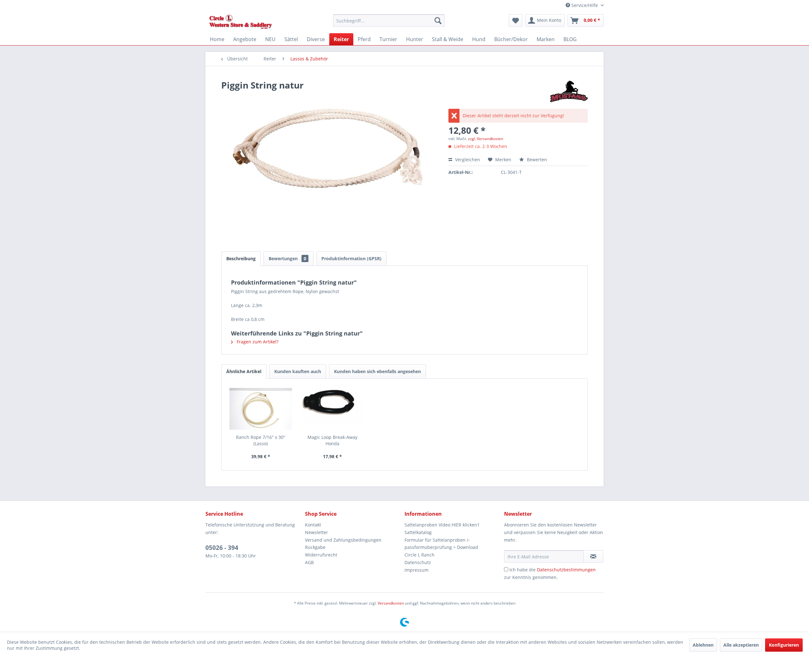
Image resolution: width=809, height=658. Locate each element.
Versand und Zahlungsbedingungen (343, 540)
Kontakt (313, 525)
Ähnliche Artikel (243, 371)
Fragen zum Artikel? (256, 342)
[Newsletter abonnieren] (593, 556)
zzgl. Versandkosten (485, 138)
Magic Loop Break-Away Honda (332, 440)
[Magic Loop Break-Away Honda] (332, 409)
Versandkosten (391, 603)
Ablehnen (703, 645)
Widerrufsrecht (321, 555)
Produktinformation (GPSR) (351, 258)
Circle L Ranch (419, 555)
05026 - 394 (221, 548)
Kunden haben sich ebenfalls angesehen (377, 371)
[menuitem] (389, 20)
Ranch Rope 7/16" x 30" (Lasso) (260, 440)
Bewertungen (287, 258)
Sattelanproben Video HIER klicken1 (442, 525)
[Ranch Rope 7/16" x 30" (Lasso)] (260, 409)
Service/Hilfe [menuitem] (584, 5)
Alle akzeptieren (741, 645)
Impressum (416, 570)
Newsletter (316, 532)
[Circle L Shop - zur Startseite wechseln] (241, 22)
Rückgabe (315, 547)
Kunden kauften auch (297, 371)
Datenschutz (417, 562)
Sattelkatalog (418, 532)
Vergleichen (467, 160)
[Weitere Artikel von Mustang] (569, 91)
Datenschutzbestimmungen (566, 570)
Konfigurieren (784, 645)
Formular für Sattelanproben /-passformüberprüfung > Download (441, 543)
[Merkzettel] (515, 20)
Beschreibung (241, 258)
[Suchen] (438, 20)
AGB (309, 562)
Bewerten (536, 160)
